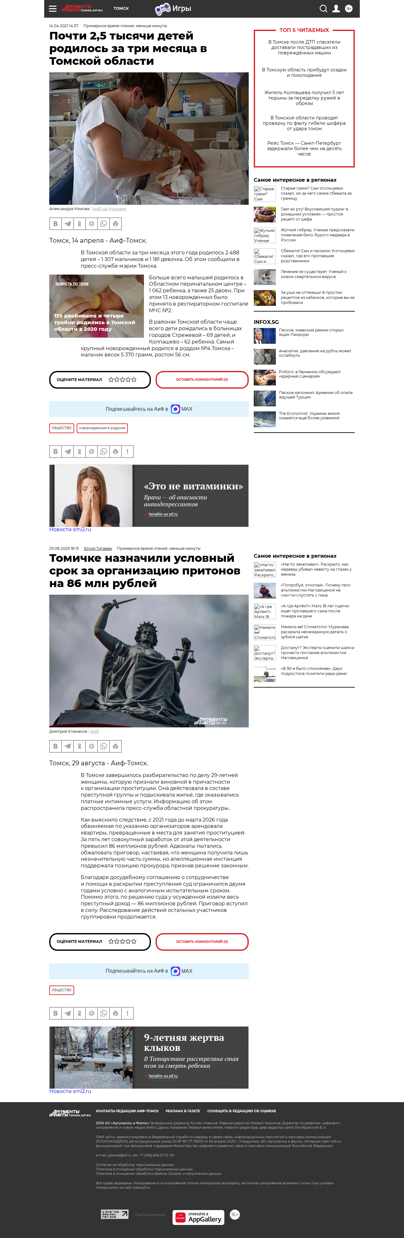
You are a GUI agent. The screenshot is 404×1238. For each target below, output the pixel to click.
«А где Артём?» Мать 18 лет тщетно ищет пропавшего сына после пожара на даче (315, 611)
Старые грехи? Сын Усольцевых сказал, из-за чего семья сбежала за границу (316, 193)
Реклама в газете (183, 1111)
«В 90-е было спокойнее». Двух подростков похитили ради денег (314, 671)
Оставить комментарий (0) (202, 380)
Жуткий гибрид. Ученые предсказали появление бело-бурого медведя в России (317, 235)
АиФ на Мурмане (109, 208)
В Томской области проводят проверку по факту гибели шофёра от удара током (304, 123)
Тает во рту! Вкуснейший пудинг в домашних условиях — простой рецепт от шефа (314, 214)
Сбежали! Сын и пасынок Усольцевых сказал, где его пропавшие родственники (318, 255)
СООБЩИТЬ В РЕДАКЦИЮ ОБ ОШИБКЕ (241, 1111)
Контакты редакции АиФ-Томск (127, 1111)
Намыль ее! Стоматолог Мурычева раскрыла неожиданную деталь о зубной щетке (315, 631)
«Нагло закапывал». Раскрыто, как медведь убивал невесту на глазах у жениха (316, 569)
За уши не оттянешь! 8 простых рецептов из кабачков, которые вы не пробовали (317, 297)
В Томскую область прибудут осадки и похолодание (304, 72)
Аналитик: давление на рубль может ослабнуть (315, 353)
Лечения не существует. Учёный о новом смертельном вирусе (314, 274)
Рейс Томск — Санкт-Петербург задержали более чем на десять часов (304, 149)
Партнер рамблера (150, 1215)
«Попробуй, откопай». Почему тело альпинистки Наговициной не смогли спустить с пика (316, 590)
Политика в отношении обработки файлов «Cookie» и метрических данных (158, 1174)
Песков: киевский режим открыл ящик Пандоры (311, 332)
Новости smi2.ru (70, 529)
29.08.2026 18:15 (64, 548)
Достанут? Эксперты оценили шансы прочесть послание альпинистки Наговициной (317, 652)
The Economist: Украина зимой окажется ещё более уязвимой (309, 415)
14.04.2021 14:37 (63, 25)
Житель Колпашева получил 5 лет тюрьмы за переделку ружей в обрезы (304, 98)
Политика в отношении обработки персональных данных (144, 1169)
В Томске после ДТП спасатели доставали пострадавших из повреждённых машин (304, 47)
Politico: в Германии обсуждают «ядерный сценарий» (310, 374)
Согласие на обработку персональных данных (135, 1165)
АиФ (94, 731)
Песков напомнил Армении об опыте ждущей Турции (316, 395)
